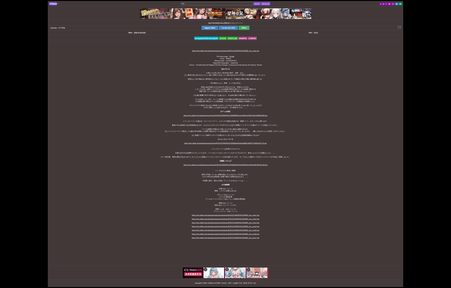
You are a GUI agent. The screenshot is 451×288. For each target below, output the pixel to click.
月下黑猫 (61, 28)
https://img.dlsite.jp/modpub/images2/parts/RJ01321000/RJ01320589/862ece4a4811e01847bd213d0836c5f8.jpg (225, 115)
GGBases (211, 283)
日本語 (245, 283)
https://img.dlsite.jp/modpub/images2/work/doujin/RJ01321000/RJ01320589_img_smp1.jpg (225, 215)
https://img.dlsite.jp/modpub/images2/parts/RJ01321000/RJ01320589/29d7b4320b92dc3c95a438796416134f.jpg (226, 165)
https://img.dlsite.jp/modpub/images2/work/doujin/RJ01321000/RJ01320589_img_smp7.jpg (225, 238)
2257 (229, 283)
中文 (240, 283)
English (235, 283)
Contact (224, 283)
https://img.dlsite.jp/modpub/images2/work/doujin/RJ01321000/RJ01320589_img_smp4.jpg (225, 226)
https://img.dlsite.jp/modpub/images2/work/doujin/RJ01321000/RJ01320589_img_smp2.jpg (225, 219)
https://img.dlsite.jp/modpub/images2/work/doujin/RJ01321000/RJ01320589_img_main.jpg (225, 51)
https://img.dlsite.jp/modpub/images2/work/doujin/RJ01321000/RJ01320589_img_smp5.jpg (225, 230)
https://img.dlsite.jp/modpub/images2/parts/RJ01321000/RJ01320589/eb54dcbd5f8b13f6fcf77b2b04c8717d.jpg (225, 143)
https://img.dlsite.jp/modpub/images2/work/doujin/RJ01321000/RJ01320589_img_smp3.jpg (225, 223)
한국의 (250, 283)
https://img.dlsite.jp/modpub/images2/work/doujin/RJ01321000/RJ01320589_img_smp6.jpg (225, 234)
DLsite (232, 56)
